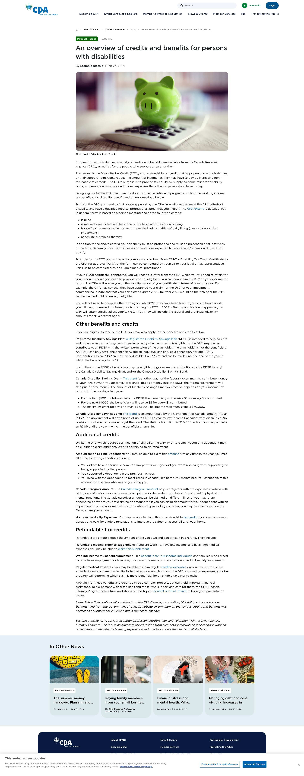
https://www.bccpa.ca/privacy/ (136, 766)
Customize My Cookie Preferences (219, 764)
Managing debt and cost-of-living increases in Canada (228, 702)
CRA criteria (195, 208)
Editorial (107, 39)
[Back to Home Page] (41, 9)
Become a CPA (88, 13)
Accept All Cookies (254, 764)
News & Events (198, 13)
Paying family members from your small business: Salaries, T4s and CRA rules (125, 704)
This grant (130, 378)
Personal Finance (86, 39)
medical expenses (174, 567)
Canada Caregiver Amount (139, 489)
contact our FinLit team (170, 591)
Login (272, 5)
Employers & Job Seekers (120, 13)
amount (173, 453)
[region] (152, 764)
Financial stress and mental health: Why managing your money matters (175, 704)
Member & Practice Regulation (163, 13)
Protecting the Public (265, 13)
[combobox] (207, 6)
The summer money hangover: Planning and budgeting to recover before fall (72, 704)
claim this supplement (133, 549)
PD (243, 13)
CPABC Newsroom (115, 29)
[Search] (182, 5)
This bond (130, 413)
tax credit (190, 517)
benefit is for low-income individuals (167, 556)
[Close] (298, 764)
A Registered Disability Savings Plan (152, 339)
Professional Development (224, 740)
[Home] (66, 742)
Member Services (224, 13)
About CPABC (118, 740)
